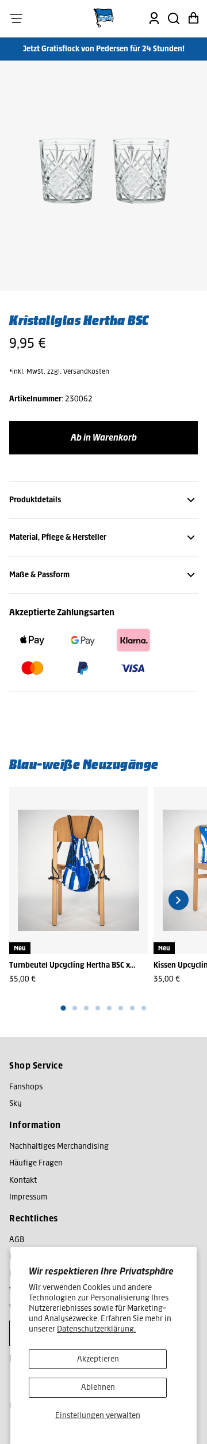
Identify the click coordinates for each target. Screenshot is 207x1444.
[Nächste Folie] (178, 900)
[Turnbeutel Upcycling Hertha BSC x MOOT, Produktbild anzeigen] (78, 870)
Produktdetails (35, 500)
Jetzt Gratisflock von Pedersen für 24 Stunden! (104, 49)
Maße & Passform (39, 575)
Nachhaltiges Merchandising (59, 1146)
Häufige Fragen (36, 1163)
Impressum (28, 1197)
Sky (15, 1103)
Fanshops (26, 1087)
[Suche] (174, 18)
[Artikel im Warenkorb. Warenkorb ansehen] (193, 18)
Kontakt (23, 1180)
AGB (16, 1239)
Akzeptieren (98, 1359)
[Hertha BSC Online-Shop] (103, 18)
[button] (16, 18)
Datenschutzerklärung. (96, 1329)
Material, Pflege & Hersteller (57, 537)
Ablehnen (98, 1387)
